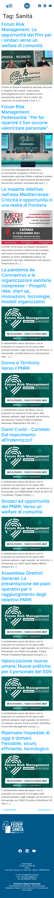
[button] (27, 6)
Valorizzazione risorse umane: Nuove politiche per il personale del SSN (26, 666)
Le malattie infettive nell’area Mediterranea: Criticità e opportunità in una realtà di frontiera (26, 197)
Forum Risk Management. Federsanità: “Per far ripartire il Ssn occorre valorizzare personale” (24, 117)
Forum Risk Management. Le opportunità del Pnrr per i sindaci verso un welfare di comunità (26, 34)
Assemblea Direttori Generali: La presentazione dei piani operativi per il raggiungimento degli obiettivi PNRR (25, 586)
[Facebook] (40, 6)
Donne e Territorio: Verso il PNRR (20, 365)
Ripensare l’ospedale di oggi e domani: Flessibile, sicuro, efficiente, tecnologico (25, 740)
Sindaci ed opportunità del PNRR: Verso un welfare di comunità (25, 506)
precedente (8, 809)
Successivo (45, 809)
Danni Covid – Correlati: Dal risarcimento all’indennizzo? (26, 435)
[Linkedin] (45, 6)
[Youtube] (50, 6)
